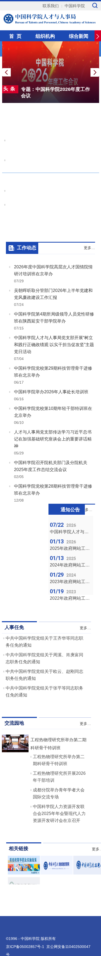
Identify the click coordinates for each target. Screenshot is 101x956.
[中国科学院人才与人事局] (52, 18)
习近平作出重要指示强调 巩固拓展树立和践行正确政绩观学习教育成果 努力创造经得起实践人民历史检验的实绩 (52, 125)
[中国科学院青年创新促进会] (24, 894)
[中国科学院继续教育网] (56, 873)
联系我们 (51, 5)
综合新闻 (78, 36)
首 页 (15, 36)
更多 (93, 167)
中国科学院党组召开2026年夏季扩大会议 (52, 181)
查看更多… (88, 108)
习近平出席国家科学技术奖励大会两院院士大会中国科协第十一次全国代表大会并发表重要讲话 (51, 146)
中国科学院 (75, 5)
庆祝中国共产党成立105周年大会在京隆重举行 (52, 160)
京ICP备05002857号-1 (25, 946)
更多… (89, 248)
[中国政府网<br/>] (24, 873)
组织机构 (45, 36)
